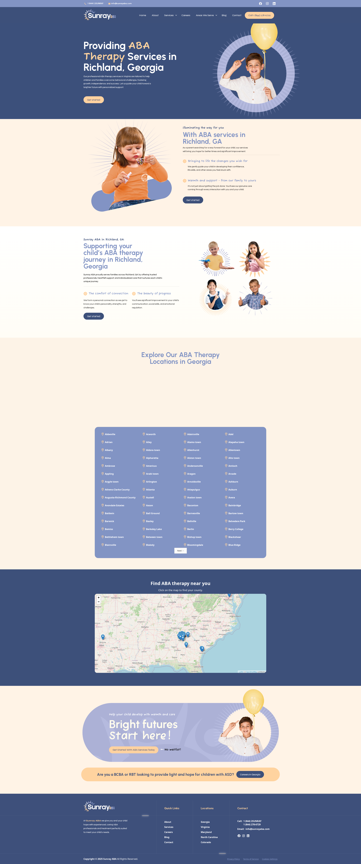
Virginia (205, 827)
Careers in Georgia (250, 774)
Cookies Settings (270, 859)
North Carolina (209, 837)
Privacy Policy (233, 859)
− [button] (99, 602)
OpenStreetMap (251, 672)
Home (142, 15)
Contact (236, 15)
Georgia (205, 821)
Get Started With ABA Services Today (134, 749)
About (155, 15)
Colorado (206, 842)
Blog (224, 15)
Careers (185, 15)
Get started (93, 99)
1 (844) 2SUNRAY (95, 3)
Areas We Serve (205, 15)
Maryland (206, 832)
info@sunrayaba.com (121, 3)
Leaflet (241, 672)
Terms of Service (251, 859)
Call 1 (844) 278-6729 (259, 15)
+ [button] (99, 597)
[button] (170, 15)
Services (169, 15)
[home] (99, 15)
